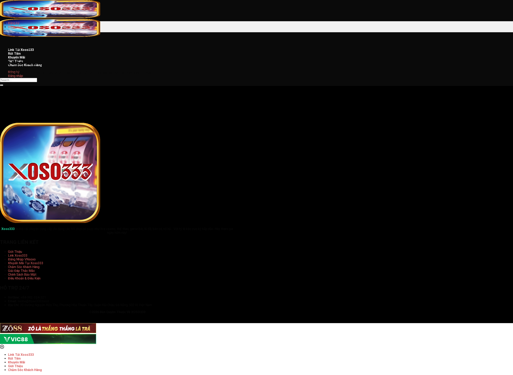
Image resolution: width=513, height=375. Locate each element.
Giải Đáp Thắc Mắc (21, 271)
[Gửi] (1, 85)
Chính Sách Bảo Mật (22, 274)
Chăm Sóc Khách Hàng (23, 267)
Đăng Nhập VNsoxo (22, 259)
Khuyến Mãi (16, 57)
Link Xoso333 (17, 255)
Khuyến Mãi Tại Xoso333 (25, 263)
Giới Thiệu (15, 252)
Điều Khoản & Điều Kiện (24, 278)
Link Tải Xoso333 (21, 355)
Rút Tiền (14, 358)
